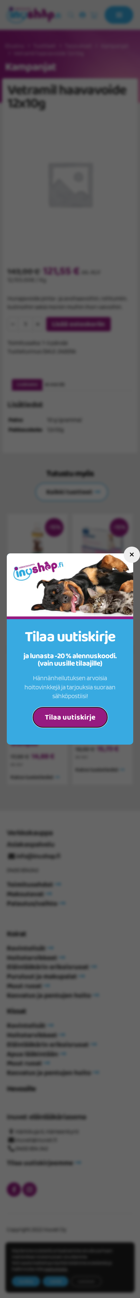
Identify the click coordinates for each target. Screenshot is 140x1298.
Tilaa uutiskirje (70, 717)
